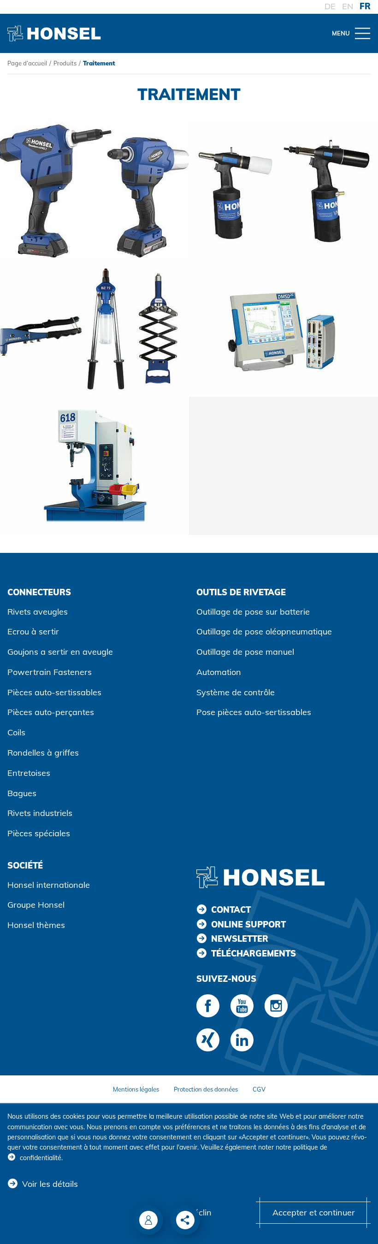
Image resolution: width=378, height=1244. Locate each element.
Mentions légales (136, 1089)
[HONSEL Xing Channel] (207, 1039)
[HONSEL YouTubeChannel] (242, 1005)
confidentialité (40, 1158)
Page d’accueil (27, 63)
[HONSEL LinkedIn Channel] (242, 1039)
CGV (259, 1089)
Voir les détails (50, 1184)
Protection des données (206, 1089)
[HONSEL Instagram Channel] (276, 1005)
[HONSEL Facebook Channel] (207, 1005)
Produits (65, 63)
